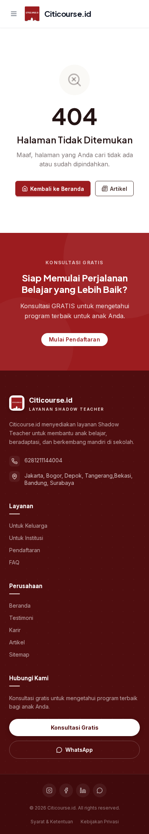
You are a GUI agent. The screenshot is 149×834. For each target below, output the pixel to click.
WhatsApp (79, 749)
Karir (15, 630)
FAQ (14, 562)
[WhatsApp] (100, 790)
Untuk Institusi (26, 538)
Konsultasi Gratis (75, 727)
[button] (13, 13)
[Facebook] (66, 790)
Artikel (118, 188)
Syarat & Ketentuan (52, 821)
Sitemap (19, 654)
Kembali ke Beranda (57, 188)
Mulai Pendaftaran (74, 339)
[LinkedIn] (83, 790)
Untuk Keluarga (28, 525)
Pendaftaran (24, 550)
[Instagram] (49, 790)
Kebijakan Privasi (100, 821)
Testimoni (21, 618)
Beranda (20, 605)
